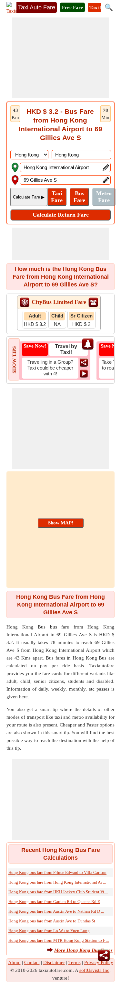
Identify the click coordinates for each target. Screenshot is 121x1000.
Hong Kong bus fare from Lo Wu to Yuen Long (49, 930)
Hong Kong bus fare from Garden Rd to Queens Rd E (54, 901)
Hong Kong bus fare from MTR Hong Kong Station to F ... (58, 940)
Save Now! (35, 346)
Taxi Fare (99, 7)
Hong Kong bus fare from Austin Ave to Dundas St (51, 921)
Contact (32, 962)
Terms (74, 962)
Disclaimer (54, 962)
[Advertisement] (60, 57)
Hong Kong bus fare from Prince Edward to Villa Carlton (57, 872)
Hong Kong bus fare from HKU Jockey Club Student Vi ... (58, 891)
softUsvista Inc (94, 970)
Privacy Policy (98, 962)
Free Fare (72, 7)
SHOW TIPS (14, 359)
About (14, 962)
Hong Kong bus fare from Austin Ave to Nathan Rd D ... (56, 911)
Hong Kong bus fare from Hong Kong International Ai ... (57, 882)
